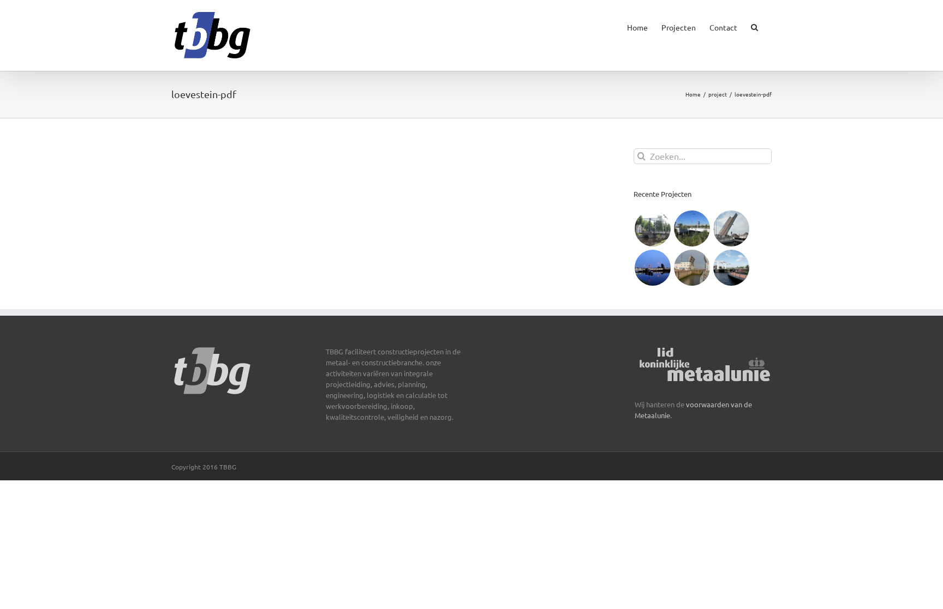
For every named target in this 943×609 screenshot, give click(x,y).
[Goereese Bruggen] (692, 267)
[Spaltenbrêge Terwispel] (652, 228)
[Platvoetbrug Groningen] (692, 228)
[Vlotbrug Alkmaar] (652, 267)
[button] (754, 25)
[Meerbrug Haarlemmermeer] (731, 228)
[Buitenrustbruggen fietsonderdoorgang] (731, 267)
